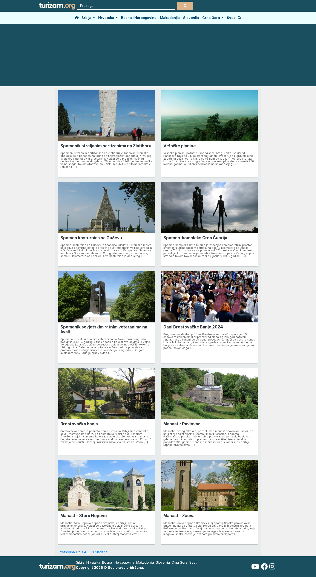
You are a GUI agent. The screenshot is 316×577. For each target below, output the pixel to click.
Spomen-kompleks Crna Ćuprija (195, 237)
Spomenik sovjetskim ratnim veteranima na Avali (103, 329)
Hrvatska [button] (106, 18)
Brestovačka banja (79, 423)
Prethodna (66, 552)
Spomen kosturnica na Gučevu (91, 237)
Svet (231, 18)
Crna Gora (179, 562)
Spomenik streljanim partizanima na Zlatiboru (105, 145)
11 (92, 552)
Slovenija (191, 18)
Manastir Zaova (179, 515)
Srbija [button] (86, 18)
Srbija (80, 562)
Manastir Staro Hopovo (83, 515)
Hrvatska (93, 562)
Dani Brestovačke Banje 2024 (193, 327)
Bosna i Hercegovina (138, 18)
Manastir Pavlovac (181, 423)
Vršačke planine (179, 145)
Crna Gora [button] (211, 18)
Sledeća (101, 552)
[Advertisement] (158, 56)
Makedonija (170, 18)
